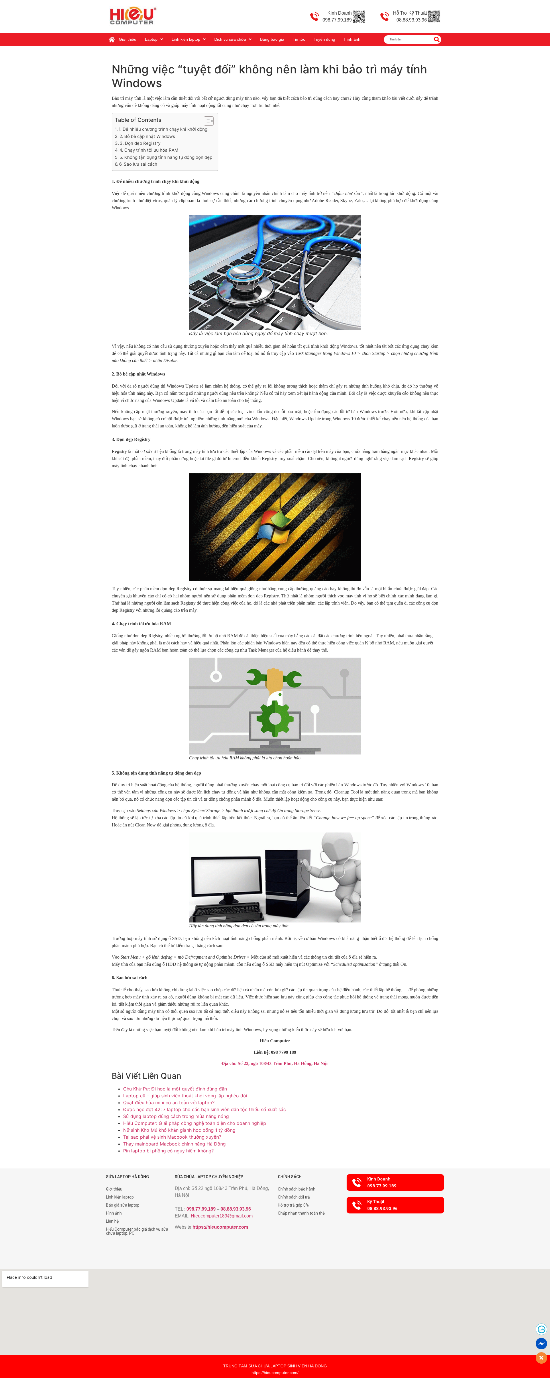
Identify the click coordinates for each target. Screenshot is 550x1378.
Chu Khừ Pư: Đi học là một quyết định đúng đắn (175, 1089)
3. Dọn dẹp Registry (140, 143)
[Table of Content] (209, 121)
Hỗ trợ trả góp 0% (293, 1205)
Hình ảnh (352, 39)
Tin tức (299, 39)
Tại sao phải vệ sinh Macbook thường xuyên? (172, 1137)
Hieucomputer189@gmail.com (222, 1215)
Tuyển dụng (324, 39)
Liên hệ (112, 1221)
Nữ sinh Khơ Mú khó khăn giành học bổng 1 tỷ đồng (179, 1130)
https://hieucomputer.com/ (275, 1372)
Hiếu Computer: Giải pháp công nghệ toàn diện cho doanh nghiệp (194, 1123)
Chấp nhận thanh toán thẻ (301, 1213)
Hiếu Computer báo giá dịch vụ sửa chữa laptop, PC (137, 1231)
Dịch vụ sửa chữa (230, 39)
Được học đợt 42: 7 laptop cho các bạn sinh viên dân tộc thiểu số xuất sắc (204, 1109)
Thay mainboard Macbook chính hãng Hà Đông (174, 1144)
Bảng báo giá (272, 39)
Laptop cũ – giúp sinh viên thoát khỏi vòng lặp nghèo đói (185, 1096)
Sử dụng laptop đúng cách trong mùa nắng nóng (176, 1116)
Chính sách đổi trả (294, 1197)
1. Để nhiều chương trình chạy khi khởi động (163, 129)
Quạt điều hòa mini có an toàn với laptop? (169, 1102)
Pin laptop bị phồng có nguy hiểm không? (168, 1151)
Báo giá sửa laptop (123, 1205)
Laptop (151, 39)
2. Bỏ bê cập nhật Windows (147, 136)
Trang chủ (113, 37)
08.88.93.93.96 (236, 1209)
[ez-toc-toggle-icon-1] (205, 121)
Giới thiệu (127, 39)
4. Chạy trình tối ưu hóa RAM (148, 150)
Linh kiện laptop (186, 39)
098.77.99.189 (201, 1209)
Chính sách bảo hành (296, 1189)
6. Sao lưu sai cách (138, 164)
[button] (395, 1182)
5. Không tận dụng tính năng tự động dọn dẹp (165, 157)
